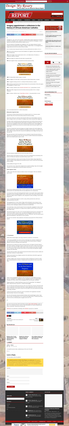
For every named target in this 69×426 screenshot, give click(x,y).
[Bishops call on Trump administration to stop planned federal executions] (12, 331)
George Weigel (48, 47)
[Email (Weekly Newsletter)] (59, 16)
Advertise (47, 19)
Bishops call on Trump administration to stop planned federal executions (12, 338)
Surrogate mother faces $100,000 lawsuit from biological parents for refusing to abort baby (53, 76)
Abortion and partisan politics (51, 31)
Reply (9, 351)
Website (8, 382)
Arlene (12, 345)
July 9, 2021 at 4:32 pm (14, 346)
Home (7, 19)
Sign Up (49, 1)
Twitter (8, 405)
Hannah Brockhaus (49, 43)
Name (8, 376)
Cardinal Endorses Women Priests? (52, 409)
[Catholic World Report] (34, 18)
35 (52, 38)
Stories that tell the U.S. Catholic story (53, 46)
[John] (26, 406)
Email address (47, 94)
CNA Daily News (16, 31)
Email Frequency (48, 101)
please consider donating (32, 303)
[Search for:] (57, 13)
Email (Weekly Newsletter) (11, 407)
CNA (22, 39)
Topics (33, 19)
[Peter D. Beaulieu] (26, 395)
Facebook (8, 404)
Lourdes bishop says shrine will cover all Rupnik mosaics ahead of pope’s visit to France (53, 41)
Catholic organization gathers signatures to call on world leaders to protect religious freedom (53, 70)
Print (41, 31)
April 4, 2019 (10, 31)
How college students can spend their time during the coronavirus (37, 337)
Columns (13, 19)
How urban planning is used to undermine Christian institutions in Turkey (33, 396)
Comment (8, 368)
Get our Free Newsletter (20, 1)
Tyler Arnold (48, 37)
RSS (7, 409)
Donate (52, 19)
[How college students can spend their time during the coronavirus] (37, 331)
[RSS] (61, 16)
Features (19, 19)
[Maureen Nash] (26, 415)
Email (8, 379)
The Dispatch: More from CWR (53, 28)
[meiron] (26, 411)
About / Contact (34, 421)
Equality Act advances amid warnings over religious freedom (24, 337)
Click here (8, 308)
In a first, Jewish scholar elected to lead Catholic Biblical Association (53, 36)
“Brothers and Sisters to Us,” (25, 87)
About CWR (40, 19)
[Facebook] (56, 16)
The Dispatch (27, 19)
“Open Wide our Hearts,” (24, 93)
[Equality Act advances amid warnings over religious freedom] (25, 331)
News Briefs (8, 22)
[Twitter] (57, 16)
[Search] (62, 13)
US (9, 315)
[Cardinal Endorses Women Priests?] (53, 400)
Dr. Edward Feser (48, 32)
